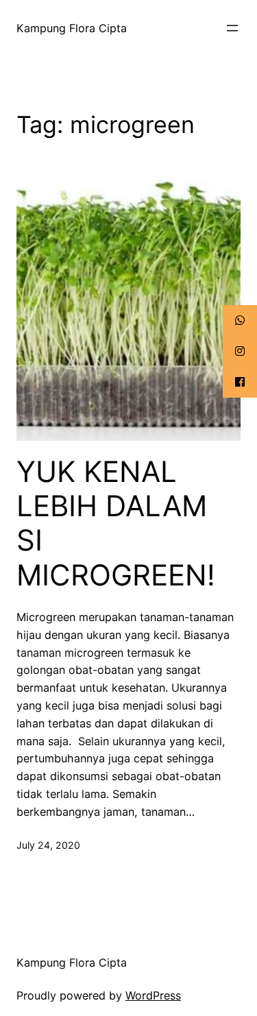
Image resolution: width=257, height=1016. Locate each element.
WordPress (153, 995)
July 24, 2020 (48, 845)
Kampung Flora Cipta (71, 28)
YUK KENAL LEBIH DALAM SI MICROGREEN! (115, 523)
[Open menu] (232, 28)
